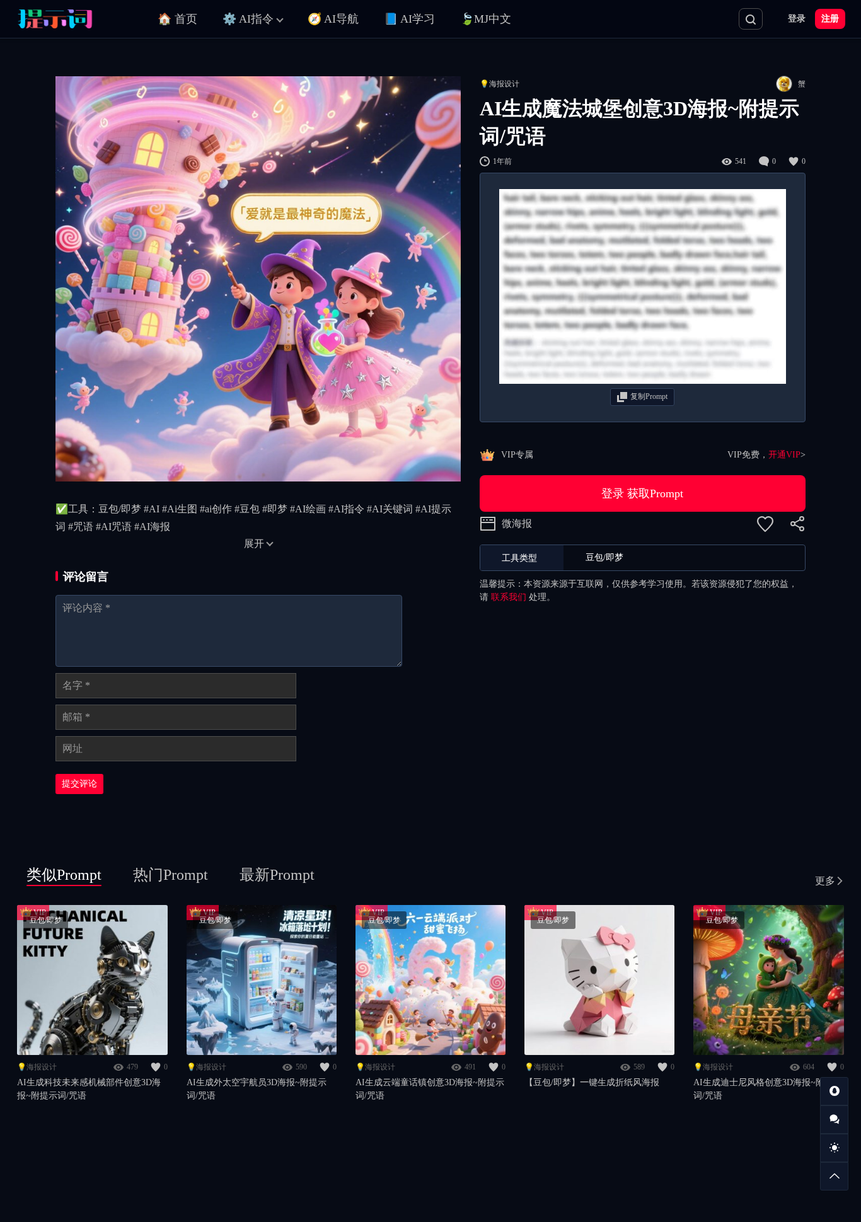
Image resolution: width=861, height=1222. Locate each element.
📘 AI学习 (409, 19)
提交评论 (79, 783)
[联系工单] (834, 1119)
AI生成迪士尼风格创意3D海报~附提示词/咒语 (767, 1089)
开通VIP (784, 454)
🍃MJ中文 (485, 19)
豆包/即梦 (46, 920)
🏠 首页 (177, 19)
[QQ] (834, 1091)
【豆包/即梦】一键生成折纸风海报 (591, 1082)
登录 (797, 18)
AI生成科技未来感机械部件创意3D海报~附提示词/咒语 (89, 1089)
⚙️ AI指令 (248, 19)
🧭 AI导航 (333, 19)
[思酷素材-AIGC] (72, 19)
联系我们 (508, 597)
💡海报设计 (499, 83)
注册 (830, 18)
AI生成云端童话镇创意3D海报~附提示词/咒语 (429, 1089)
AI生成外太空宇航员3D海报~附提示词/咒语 (256, 1089)
